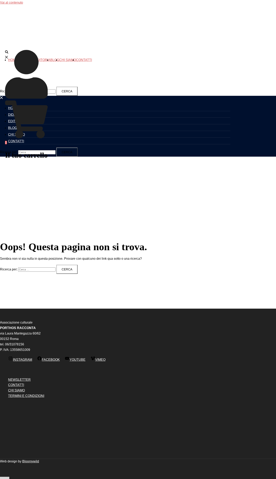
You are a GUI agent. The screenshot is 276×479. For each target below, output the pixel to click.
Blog (54, 60)
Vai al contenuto (11, 2)
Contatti (84, 60)
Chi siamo (67, 60)
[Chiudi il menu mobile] (1, 98)
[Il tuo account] (26, 97)
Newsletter (19, 379)
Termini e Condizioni (26, 396)
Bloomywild (30, 461)
